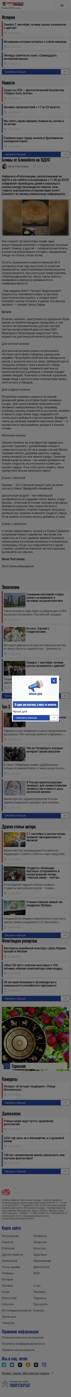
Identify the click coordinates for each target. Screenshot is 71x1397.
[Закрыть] (54, 680)
